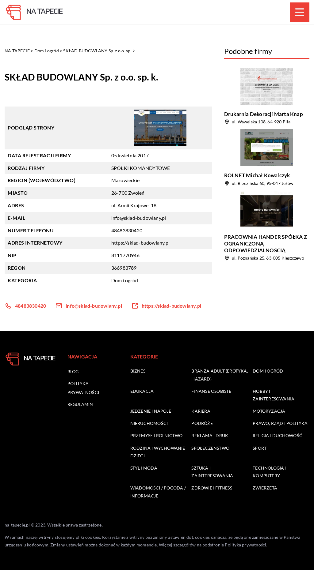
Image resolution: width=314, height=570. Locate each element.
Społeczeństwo (210, 448)
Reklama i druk (209, 435)
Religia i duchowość (277, 435)
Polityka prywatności (245, 544)
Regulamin (80, 404)
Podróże (202, 423)
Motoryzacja (269, 411)
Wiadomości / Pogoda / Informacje (158, 491)
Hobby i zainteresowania (273, 394)
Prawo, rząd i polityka (280, 423)
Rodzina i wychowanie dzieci (157, 451)
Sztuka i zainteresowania (212, 471)
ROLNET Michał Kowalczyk (257, 175)
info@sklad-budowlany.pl (138, 218)
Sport (259, 448)
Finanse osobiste (211, 391)
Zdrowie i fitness (211, 487)
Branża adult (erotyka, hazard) (219, 374)
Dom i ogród (124, 280)
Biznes (137, 370)
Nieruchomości (149, 423)
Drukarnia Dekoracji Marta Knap (263, 114)
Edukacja (142, 391)
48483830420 (126, 230)
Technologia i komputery (269, 471)
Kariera (200, 411)
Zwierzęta (265, 487)
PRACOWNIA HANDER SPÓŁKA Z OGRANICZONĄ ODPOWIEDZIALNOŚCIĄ (265, 243)
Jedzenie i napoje (150, 411)
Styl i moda (143, 468)
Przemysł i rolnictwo (156, 435)
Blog (73, 371)
